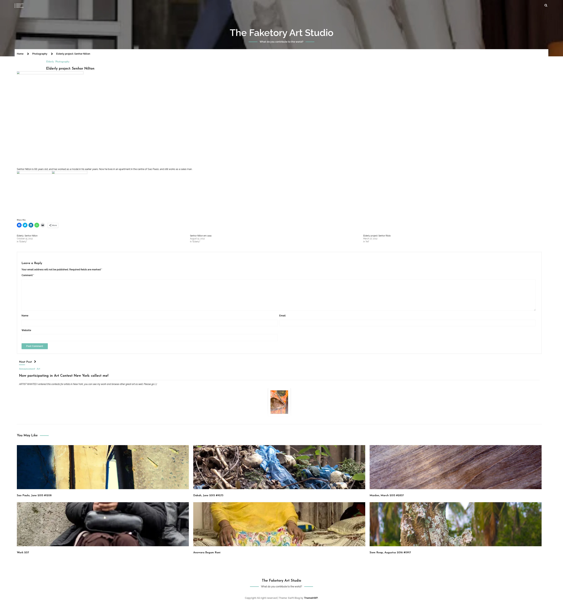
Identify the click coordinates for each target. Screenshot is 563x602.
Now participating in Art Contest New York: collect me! (63, 375)
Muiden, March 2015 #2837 (387, 495)
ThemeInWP (311, 598)
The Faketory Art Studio (281, 32)
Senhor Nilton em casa (200, 236)
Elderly (50, 62)
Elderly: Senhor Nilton (27, 236)
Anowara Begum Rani (207, 552)
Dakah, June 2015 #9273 (208, 495)
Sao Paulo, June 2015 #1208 (34, 495)
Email (282, 315)
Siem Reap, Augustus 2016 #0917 (390, 552)
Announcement (27, 369)
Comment (28, 275)
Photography (62, 62)
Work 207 (23, 552)
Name (25, 315)
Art (38, 369)
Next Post (25, 362)
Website (26, 330)
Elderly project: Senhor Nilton (70, 68)
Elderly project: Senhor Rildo (377, 236)
